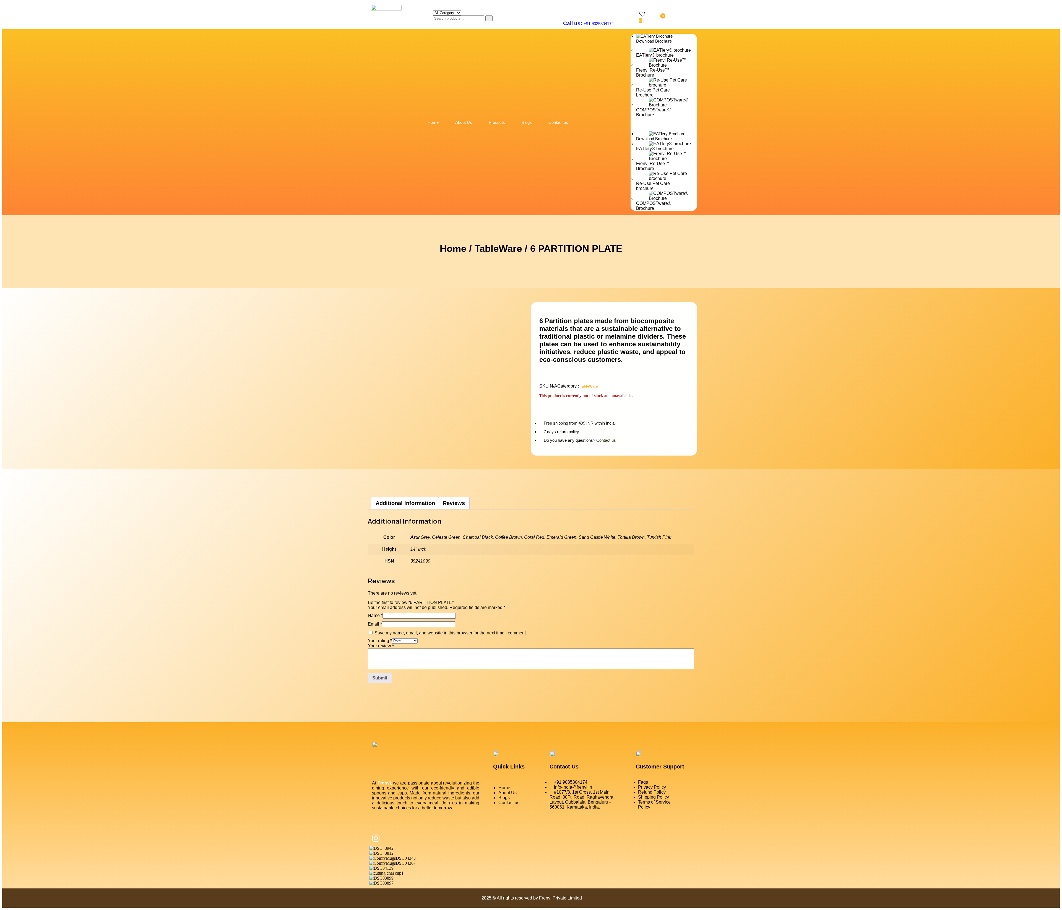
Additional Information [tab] (405, 503)
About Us (463, 122)
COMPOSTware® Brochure (653, 112)
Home (433, 122)
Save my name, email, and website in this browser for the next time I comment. (450, 633)
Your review (381, 646)
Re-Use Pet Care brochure (653, 92)
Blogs (527, 122)
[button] (663, 124)
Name (375, 615)
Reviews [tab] (454, 503)
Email (375, 624)
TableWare (498, 248)
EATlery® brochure (655, 55)
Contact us (558, 122)
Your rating (380, 640)
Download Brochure (654, 41)
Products (497, 122)
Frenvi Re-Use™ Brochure (652, 72)
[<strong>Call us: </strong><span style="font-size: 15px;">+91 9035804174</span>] (566, 10)
